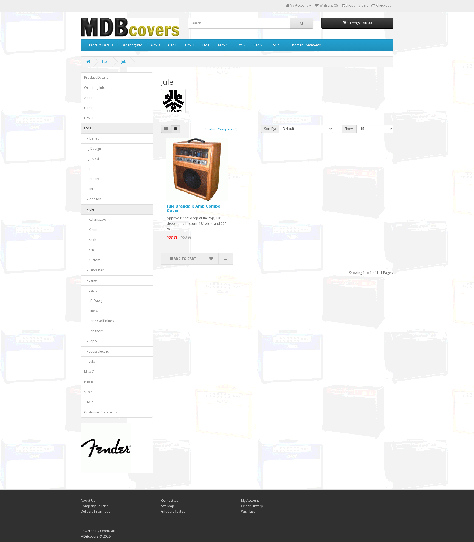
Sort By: (270, 128)
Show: (349, 128)
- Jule (89, 209)
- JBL (88, 168)
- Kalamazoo (95, 219)
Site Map (167, 506)
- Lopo (90, 341)
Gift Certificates (173, 511)
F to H (189, 45)
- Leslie (90, 290)
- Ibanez (91, 138)
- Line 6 (91, 310)
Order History (252, 506)
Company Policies (94, 506)
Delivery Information (96, 511)
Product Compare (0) (221, 129)
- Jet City (91, 179)
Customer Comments (304, 45)
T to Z (274, 45)
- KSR (89, 250)
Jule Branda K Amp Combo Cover (194, 208)
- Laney (91, 280)
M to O (223, 45)
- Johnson (92, 199)
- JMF (89, 189)
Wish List (248, 511)
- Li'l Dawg (93, 300)
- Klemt (90, 229)
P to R (241, 45)
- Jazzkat (91, 158)
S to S (258, 45)
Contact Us (169, 500)
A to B (155, 45)
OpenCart (107, 531)
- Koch (90, 239)
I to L (206, 45)
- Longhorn (94, 331)
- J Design (92, 148)
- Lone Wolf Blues (99, 321)
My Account (250, 500)
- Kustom (92, 260)
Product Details (101, 45)
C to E (172, 45)
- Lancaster (94, 270)
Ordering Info (131, 45)
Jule (124, 61)
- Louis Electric (96, 351)
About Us (88, 500)
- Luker (90, 361)
